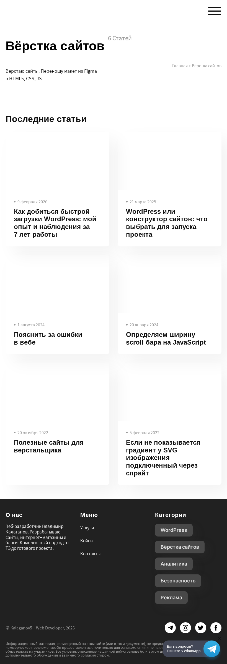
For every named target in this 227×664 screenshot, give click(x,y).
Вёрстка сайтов (180, 547)
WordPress (174, 530)
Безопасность (178, 581)
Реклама (171, 597)
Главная (180, 65)
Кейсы (86, 541)
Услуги (87, 528)
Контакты (90, 554)
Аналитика (174, 564)
